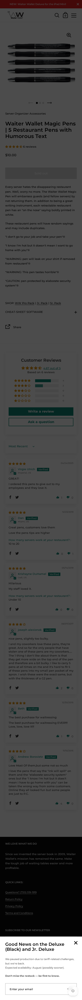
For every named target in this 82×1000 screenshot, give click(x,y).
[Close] (75, 943)
